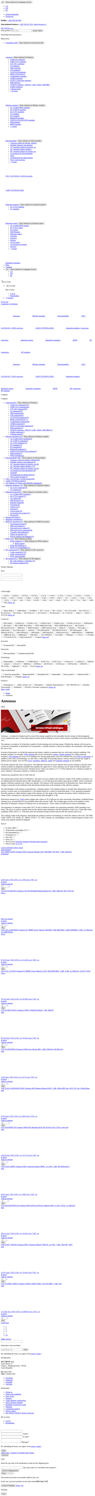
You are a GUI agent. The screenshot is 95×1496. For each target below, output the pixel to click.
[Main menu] (2, 280)
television (83, 756)
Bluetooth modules (17, 118)
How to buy (10, 1396)
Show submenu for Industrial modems (33, 205)
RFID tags (20, 543)
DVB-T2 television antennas (20, 81)
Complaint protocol (13, 1409)
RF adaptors (11, 559)
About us (9, 1392)
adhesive (44, 761)
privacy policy (36, 1354)
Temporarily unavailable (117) (17, 830)
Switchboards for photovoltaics (21, 158)
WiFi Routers (15, 232)
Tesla (12, 156)
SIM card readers (17, 526)
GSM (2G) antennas (17, 60)
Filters (3, 1339)
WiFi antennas (15, 68)
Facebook (9, 1378)
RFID (9, 539)
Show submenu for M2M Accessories (36, 522)
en (2, 2)
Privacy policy (11, 1411)
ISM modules (15, 122)
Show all (11, 603)
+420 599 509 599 (14, 20)
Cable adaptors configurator (16, 1400)
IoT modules (14, 116)
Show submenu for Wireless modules (32, 105)
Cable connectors (18, 552)
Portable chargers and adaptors (21, 145)
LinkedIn (9, 1382)
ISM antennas (15, 83)
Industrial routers (12, 223)
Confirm (10, 1473)
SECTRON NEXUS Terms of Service (20, 1413)
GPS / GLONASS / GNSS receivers (19, 176)
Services (13, 247)
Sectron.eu (9, 16)
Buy (3, 889)
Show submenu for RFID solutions (36, 541)
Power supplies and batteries (22, 536)
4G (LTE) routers (16, 228)
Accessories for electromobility (21, 154)
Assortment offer (12, 43)
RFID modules (15, 124)
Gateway (13, 238)
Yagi (21, 799)
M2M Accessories (14, 522)
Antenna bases (15, 89)
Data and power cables (20, 528)
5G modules (14, 114)
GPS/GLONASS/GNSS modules (22, 120)
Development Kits (18, 524)
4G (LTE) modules (17, 112)
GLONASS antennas (18, 72)
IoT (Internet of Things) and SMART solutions (24, 483)
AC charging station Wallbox (21, 149)
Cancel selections (7, 848)
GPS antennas (15, 70)
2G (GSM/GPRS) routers (19, 226)
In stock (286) (11, 828)
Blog (7, 265)
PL (7, 10)
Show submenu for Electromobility (29, 141)
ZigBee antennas (16, 87)
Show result (5, 689)
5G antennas (14, 66)
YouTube (9, 1384)
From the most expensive (38, 842)
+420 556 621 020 (26, 24)
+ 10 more (14, 91)
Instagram (9, 1380)
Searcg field (5, 31)
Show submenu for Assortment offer (31, 43)
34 (6, 1335)
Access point (15, 242)
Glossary (9, 1398)
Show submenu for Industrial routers (31, 223)
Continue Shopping (8, 1485)
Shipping (9, 1407)
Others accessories (18, 534)
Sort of (8, 1339)
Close (4, 1473)
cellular (65, 754)
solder (50, 761)
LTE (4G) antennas (17, 64)
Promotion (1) (11, 835)
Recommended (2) (13, 833)
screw (30, 761)
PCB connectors (17, 556)
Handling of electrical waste (16, 1405)
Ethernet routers (16, 234)
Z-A (20, 844)
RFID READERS (18, 546)
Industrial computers (13, 263)
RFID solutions (17, 541)
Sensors (13, 240)
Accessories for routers (18, 244)
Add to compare (7, 884)
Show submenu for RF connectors (32, 550)
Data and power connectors (21, 530)
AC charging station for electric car (23, 147)
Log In (12, 294)
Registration (14, 296)
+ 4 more (13, 126)
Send (25, 1350)
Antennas (9, 57)
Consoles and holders (19, 532)
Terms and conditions (13, 1394)
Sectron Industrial (12, 14)
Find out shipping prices (10, 1470)
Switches (13, 236)
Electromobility (11, 141)
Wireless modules (12, 105)
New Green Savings (17, 160)
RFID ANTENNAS (17, 74)
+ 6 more (13, 249)
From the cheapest (22, 842)
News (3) (9, 840)
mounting (36, 761)
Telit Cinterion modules (14, 1403)
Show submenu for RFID (23, 539)
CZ (7, 6)
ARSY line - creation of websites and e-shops (17, 1453)
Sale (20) (9, 837)
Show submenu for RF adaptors (29, 559)
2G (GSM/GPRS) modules (20, 108)
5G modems (14, 209)
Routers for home (13, 517)
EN (7, 8)
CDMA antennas (16, 78)
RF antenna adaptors (19, 563)
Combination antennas (18, 76)
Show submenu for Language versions (18, 2)
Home (8, 693)
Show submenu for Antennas (23, 57)
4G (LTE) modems (17, 207)
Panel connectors (18, 554)
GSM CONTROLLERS (15, 190)
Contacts (9, 267)
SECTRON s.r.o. (7, 28)
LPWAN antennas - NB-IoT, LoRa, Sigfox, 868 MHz (30, 85)
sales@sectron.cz (40, 24)
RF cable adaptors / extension (22, 561)
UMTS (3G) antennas (18, 62)
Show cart (19, 1485)
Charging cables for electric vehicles (23, 143)
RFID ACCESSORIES (20, 548)
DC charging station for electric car (23, 151)
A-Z (17, 844)
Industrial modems (12, 205)
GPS (14, 756)
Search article (37, 31)
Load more (5, 1323)
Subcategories (6, 850)
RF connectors (12, 550)
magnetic (62, 761)
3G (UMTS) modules (18, 110)
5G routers (14, 230)
